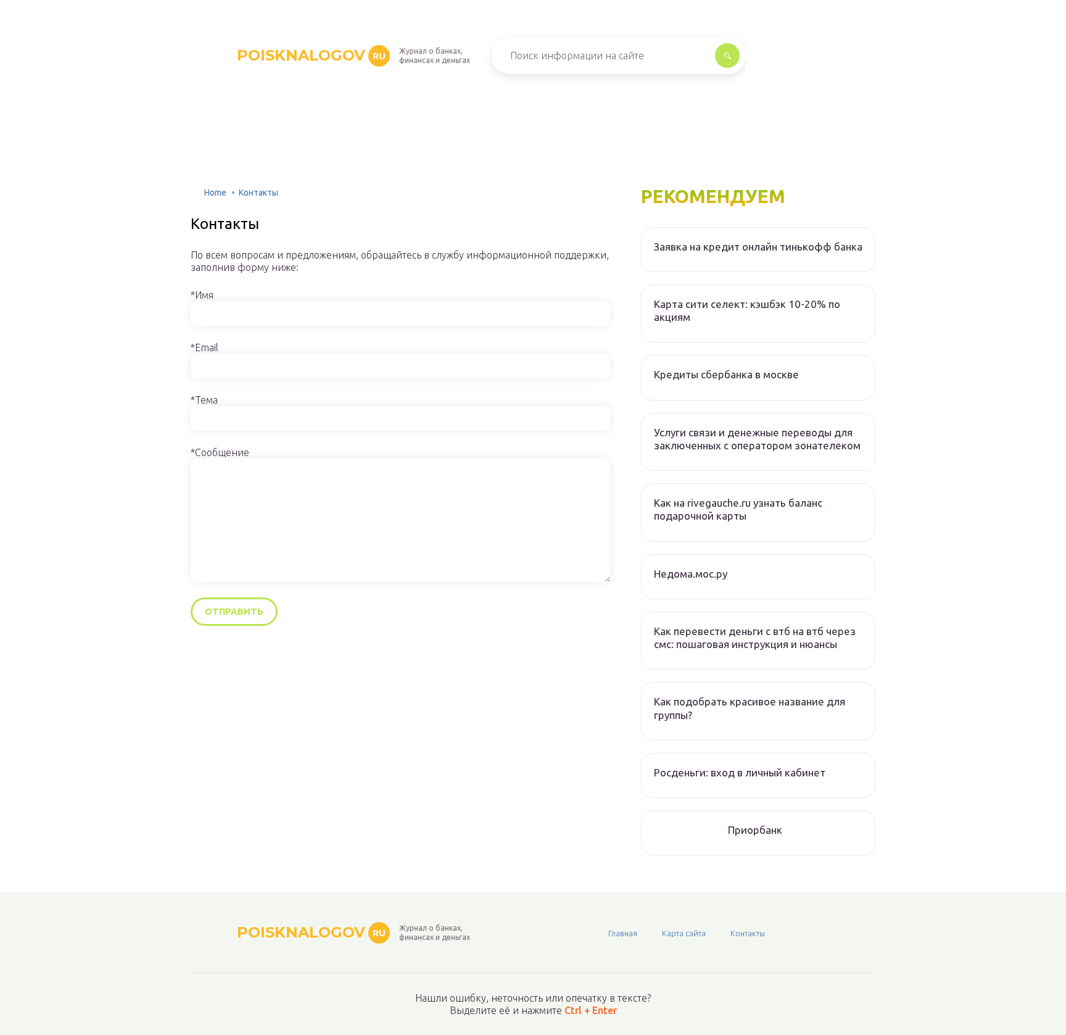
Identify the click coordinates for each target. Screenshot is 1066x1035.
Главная (622, 933)
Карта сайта (684, 933)
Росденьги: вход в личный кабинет (739, 772)
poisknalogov (311, 55)
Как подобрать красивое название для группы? (749, 708)
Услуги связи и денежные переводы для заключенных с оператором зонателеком (757, 438)
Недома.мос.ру (690, 574)
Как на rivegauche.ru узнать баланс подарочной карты (738, 509)
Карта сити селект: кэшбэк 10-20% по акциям (747, 310)
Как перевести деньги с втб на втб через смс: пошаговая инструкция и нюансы (755, 637)
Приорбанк (755, 830)
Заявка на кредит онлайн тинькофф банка (758, 246)
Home (215, 192)
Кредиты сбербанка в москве (726, 374)
